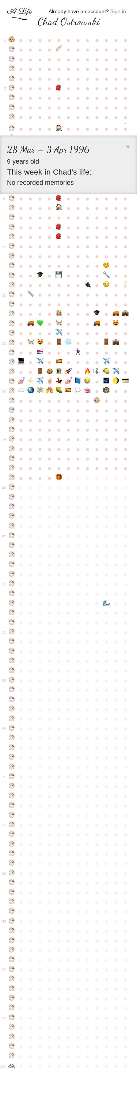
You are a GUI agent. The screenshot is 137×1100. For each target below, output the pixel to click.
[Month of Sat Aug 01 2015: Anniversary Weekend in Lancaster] (59, 372)
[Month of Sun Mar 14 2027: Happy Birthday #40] (11, 487)
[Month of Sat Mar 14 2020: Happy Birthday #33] (11, 420)
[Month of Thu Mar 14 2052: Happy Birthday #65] (11, 728)
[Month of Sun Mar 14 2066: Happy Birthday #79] (11, 863)
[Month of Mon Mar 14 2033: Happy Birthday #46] (11, 545)
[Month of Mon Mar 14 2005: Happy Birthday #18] (11, 275)
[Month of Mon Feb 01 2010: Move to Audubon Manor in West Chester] (116, 314)
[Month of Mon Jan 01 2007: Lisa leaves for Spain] (106, 285)
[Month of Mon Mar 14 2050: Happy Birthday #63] (11, 709)
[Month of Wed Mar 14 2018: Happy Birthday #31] (11, 401)
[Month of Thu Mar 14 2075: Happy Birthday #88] (11, 950)
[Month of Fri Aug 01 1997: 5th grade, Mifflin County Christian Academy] (59, 198)
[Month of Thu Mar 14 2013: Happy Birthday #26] (11, 353)
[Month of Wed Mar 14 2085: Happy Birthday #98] (11, 1046)
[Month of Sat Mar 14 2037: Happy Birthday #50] (11, 584)
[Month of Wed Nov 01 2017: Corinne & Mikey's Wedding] (87, 391)
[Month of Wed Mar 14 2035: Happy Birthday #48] (11, 564)
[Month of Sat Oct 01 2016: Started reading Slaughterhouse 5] (78, 381)
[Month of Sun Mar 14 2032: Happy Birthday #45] (11, 536)
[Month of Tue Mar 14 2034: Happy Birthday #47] (11, 555)
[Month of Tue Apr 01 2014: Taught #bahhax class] (21, 362)
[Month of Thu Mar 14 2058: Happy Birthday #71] (11, 786)
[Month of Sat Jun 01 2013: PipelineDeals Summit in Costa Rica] (40, 353)
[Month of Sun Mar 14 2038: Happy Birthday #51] (11, 594)
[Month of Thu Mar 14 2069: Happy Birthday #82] (11, 892)
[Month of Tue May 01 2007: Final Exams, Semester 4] (30, 294)
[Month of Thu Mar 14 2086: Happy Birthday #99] (11, 1056)
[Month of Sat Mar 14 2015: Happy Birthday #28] (11, 372)
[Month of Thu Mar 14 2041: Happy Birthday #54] (11, 622)
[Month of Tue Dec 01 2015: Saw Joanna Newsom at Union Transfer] (97, 372)
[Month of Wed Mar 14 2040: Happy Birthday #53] (11, 613)
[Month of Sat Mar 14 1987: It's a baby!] (11, 40)
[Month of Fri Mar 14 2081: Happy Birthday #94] (11, 1008)
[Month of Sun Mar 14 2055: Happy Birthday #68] (11, 757)
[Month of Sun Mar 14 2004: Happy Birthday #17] (11, 266)
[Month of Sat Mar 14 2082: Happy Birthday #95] (11, 1018)
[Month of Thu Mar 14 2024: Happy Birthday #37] (11, 458)
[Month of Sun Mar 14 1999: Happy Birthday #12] (11, 217)
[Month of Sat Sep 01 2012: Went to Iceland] (68, 343)
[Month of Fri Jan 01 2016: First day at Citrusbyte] (106, 372)
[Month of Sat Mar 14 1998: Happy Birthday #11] (11, 208)
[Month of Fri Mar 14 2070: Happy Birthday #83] (11, 902)
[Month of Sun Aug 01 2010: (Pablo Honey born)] (59, 324)
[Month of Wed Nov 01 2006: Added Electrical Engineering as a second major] (87, 285)
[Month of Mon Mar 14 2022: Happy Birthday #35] (11, 439)
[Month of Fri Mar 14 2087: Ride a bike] (11, 1066)
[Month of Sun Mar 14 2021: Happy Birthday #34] (11, 430)
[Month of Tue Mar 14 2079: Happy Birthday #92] (11, 989)
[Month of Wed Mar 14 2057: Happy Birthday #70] (11, 777)
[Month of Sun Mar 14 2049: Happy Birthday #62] (11, 699)
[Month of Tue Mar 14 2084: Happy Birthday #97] (11, 1037)
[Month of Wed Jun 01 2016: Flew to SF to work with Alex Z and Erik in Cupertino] (40, 381)
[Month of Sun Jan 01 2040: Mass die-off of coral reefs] (106, 603)
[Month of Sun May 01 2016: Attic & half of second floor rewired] (30, 381)
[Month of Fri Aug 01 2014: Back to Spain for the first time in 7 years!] (59, 362)
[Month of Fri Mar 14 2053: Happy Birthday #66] (11, 738)
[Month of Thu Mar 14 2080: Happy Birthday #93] (11, 998)
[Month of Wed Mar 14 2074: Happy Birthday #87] (11, 941)
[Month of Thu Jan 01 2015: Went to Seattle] (106, 362)
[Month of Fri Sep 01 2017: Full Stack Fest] (68, 391)
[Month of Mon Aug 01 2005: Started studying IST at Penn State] (59, 275)
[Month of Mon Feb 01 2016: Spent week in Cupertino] (116, 372)
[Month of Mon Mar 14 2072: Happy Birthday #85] (11, 921)
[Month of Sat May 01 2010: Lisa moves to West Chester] (30, 324)
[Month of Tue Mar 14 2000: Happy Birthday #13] (11, 227)
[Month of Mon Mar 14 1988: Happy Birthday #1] (11, 49)
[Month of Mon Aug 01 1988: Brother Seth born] (59, 49)
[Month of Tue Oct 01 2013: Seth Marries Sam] (78, 353)
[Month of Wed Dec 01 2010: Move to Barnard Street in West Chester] (97, 324)
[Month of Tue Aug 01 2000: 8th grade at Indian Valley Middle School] (59, 227)
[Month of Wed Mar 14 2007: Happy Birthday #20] (11, 294)
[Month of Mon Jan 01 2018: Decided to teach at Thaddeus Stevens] (106, 391)
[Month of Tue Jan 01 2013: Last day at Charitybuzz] (106, 343)
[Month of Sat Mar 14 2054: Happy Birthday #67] (11, 748)
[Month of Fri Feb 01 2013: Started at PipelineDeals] (116, 343)
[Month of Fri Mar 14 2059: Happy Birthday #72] (11, 796)
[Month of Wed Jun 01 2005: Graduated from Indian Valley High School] (40, 275)
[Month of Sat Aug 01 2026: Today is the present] (59, 478)
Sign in (118, 11)
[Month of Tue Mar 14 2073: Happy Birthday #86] (11, 931)
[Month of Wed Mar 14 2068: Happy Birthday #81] (11, 882)
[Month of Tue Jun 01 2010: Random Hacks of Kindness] (40, 324)
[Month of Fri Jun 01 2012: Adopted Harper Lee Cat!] (40, 343)
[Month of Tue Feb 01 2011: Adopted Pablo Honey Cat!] (116, 324)
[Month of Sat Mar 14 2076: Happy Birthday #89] (11, 960)
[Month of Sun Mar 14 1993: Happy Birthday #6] (11, 98)
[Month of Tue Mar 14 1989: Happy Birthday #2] (11, 59)
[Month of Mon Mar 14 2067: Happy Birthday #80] (11, 873)
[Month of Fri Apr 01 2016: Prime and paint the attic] (21, 381)
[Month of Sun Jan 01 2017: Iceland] (106, 381)
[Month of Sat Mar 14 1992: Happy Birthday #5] (11, 88)
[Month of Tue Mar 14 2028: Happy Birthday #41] (11, 497)
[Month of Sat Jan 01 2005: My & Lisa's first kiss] (106, 266)
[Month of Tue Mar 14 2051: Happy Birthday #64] (11, 719)
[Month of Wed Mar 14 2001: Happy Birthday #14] (11, 237)
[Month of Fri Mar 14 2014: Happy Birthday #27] (11, 362)
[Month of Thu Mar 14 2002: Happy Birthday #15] (11, 246)
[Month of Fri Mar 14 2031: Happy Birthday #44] (11, 526)
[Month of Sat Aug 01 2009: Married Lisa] (59, 314)
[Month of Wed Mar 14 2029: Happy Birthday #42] (11, 507)
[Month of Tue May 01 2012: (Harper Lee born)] (30, 343)
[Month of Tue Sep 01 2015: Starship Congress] (68, 372)
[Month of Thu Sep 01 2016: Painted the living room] (68, 381)
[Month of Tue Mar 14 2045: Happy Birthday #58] (11, 661)
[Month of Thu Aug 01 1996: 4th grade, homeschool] (59, 129)
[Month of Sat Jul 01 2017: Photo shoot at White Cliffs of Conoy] (49, 391)
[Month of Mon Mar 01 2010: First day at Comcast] (125, 314)
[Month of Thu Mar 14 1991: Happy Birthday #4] (11, 79)
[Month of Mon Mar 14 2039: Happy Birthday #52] (11, 603)
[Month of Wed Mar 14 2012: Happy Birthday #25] (11, 343)
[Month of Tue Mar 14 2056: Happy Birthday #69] (11, 767)
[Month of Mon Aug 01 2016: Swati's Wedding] (59, 381)
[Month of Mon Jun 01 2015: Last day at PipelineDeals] (40, 372)
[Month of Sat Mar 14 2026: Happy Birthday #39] (11, 478)
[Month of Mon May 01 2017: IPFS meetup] (30, 391)
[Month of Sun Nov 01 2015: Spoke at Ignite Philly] (87, 372)
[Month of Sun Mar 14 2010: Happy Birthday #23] (11, 324)
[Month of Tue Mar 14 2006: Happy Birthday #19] (11, 285)
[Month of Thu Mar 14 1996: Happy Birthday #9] (11, 129)
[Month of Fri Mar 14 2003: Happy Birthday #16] (11, 256)
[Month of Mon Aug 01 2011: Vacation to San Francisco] (59, 333)
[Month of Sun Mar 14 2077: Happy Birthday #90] (11, 969)
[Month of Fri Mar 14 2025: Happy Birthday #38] (11, 468)
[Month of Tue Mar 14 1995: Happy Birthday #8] (11, 117)
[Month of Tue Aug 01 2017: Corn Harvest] (59, 391)
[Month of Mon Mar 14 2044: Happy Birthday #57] (11, 651)
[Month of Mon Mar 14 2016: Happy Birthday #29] (11, 381)
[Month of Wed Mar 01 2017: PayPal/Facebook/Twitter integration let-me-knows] (125, 381)
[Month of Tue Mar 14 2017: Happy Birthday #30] (11, 391)
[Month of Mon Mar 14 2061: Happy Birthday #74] (11, 815)
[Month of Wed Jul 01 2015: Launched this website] (49, 372)
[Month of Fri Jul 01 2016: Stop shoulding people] (49, 381)
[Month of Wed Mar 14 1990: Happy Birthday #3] (11, 69)
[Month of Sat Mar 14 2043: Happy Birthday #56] (11, 641)
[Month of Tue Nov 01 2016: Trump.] (87, 381)
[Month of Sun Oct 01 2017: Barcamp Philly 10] (78, 391)
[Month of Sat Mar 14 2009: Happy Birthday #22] (11, 314)
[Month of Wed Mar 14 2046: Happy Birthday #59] (11, 671)
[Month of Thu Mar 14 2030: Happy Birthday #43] (11, 516)
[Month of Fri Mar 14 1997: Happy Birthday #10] (11, 198)
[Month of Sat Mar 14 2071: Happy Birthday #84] (11, 911)
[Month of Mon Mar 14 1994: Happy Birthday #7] (11, 107)
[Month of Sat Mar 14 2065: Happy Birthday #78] (11, 854)
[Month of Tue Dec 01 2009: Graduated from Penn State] (97, 314)
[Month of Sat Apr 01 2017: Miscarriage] (21, 391)
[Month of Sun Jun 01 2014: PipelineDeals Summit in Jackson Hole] (40, 362)
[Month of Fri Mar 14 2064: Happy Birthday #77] (11, 844)
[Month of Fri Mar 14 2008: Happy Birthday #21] (11, 304)
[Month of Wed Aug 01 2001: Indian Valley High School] (59, 237)
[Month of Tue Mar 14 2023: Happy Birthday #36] (11, 449)
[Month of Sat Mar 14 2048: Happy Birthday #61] (11, 690)
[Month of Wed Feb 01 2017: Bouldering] (116, 381)
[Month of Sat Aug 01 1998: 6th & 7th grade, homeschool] (59, 208)
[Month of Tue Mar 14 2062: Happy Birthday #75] (11, 825)
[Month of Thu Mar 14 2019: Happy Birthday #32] (11, 410)
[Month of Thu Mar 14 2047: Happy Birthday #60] (11, 680)
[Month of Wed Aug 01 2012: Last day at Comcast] (59, 343)
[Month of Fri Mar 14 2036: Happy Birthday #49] (11, 574)
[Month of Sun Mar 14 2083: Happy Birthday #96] (11, 1027)
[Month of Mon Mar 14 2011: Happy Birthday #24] (11, 333)
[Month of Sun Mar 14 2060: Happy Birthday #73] (11, 805)
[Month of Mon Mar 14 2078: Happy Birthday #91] (11, 979)
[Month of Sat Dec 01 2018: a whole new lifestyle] (97, 401)
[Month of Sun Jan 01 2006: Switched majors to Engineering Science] (106, 275)
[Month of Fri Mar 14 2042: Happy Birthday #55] (11, 632)
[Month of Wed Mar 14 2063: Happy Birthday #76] (11, 834)
